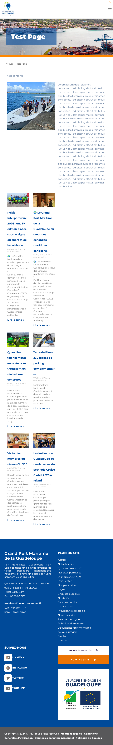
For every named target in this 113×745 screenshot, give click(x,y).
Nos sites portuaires (69, 572)
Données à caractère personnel (54, 738)
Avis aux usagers (67, 632)
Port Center (65, 581)
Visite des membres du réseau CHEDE (17, 459)
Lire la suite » (15, 319)
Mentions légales (71, 733)
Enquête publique (69, 593)
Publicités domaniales (71, 623)
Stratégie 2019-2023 (69, 577)
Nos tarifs (63, 598)
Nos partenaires (67, 585)
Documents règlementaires (74, 627)
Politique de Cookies (89, 738)
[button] (110, 2)
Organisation (65, 606)
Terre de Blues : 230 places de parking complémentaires (44, 363)
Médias (62, 636)
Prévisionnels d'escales (71, 610)
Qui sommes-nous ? (70, 568)
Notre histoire (66, 564)
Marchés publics (67, 602)
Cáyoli (61, 589)
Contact (62, 640)
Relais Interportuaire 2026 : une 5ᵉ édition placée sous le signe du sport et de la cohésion (17, 229)
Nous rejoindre (66, 615)
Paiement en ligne (69, 619)
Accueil (62, 559)
